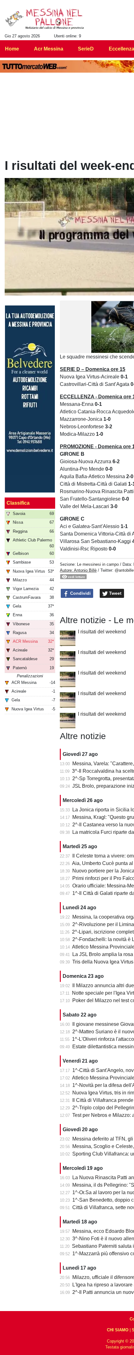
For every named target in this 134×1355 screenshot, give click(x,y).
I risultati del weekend (102, 631)
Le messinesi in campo (98, 564)
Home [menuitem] (12, 48)
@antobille (124, 570)
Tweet (115, 593)
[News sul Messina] (45, 19)
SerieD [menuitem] (86, 48)
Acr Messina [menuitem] (48, 48)
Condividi (80, 593)
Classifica (18, 503)
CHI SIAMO (117, 1330)
